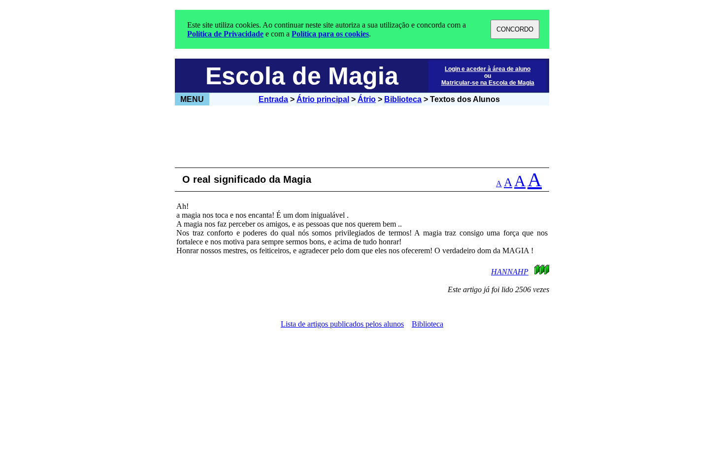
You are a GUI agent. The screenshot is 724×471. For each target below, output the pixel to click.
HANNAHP (509, 272)
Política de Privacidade (225, 34)
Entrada (273, 99)
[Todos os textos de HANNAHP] (536, 272)
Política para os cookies (330, 34)
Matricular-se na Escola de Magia (487, 82)
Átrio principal (322, 99)
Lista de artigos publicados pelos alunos (342, 324)
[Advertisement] (362, 136)
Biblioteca (403, 99)
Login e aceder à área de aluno (487, 69)
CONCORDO (514, 29)
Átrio (367, 99)
